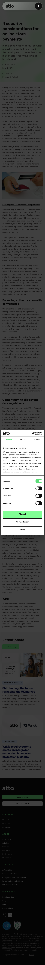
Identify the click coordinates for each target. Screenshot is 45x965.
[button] (38, 6)
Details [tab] (22, 440)
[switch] (38, 488)
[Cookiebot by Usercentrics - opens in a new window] (32, 433)
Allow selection (22, 522)
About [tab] (36, 440)
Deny (22, 530)
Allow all (22, 514)
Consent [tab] (8, 440)
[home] (9, 6)
